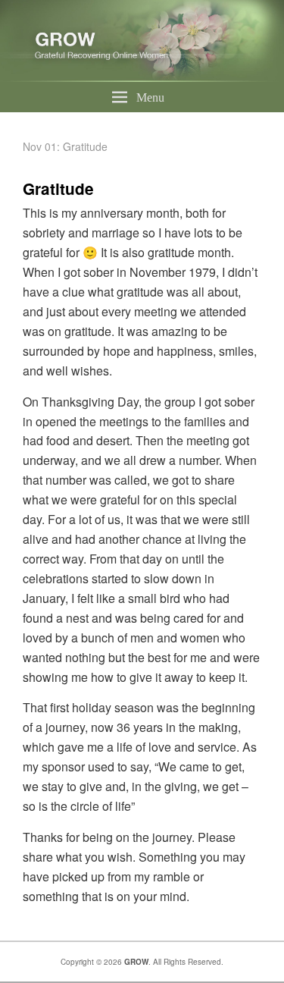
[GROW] (142, 77)
